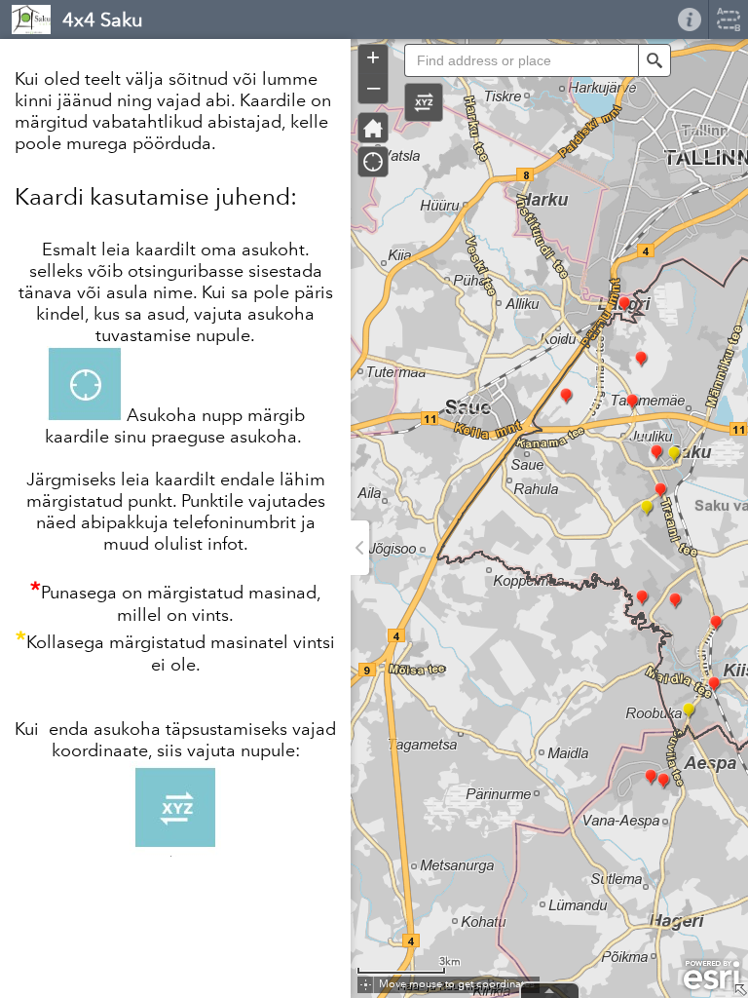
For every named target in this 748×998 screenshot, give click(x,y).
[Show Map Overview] (740, 990)
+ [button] (373, 57)
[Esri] (711, 975)
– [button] (373, 86)
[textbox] (521, 60)
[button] (423, 102)
